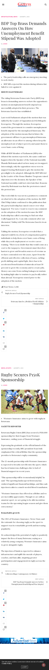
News (15, 16)
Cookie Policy (7, 664)
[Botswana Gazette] (24, 4)
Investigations (7, 16)
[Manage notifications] (43, 665)
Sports (8, 368)
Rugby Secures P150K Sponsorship (20, 377)
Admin (5, 44)
